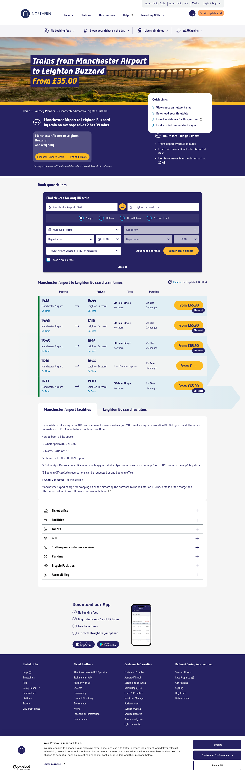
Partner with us (82, 682)
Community (80, 693)
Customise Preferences (215, 755)
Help (25, 672)
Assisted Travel (132, 677)
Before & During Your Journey (193, 664)
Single (89, 218)
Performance (131, 703)
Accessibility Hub (178, 3)
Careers (78, 687)
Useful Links (30, 664)
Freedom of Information (87, 713)
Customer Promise (134, 672)
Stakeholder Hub (83, 677)
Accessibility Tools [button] (155, 3)
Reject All (217, 765)
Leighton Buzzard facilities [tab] (125, 409)
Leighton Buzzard (95, 119)
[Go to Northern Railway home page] (36, 17)
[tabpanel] (122, 501)
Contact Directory (83, 698)
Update (177, 282)
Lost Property (182, 677)
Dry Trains (180, 693)
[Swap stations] (122, 206)
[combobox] (82, 207)
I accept (217, 744)
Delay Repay (29, 687)
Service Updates (133, 713)
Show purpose (52, 764)
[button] (192, 13)
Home (26, 111)
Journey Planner (44, 111)
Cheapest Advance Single (62, 157)
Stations (27, 698)
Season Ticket (161, 218)
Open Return (134, 218)
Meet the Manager (134, 698)
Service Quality (132, 708)
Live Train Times (31, 708)
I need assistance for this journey (177, 119)
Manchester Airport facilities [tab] (67, 409)
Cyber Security (132, 724)
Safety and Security (135, 682)
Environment (80, 703)
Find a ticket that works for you (176, 125)
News (77, 708)
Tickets (26, 703)
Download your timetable (172, 113)
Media (195, 3)
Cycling (179, 687)
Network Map (182, 698)
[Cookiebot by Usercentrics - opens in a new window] (21, 767)
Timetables (29, 677)
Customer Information (138, 664)
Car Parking (181, 682)
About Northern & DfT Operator (90, 672)
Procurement (81, 719)
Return (110, 218)
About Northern (83, 664)
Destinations (29, 693)
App (25, 682)
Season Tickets (183, 672)
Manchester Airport (60, 119)
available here (98, 491)
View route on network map (173, 107)
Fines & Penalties (133, 693)
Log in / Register (212, 3)
